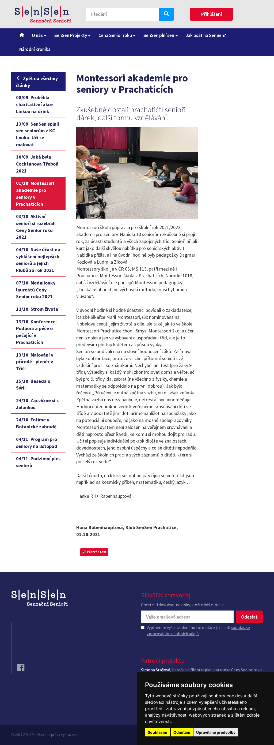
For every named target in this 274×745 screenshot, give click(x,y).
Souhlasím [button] (157, 732)
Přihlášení (211, 14)
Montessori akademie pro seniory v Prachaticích (35, 193)
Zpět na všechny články (37, 81)
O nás (38, 35)
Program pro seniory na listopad (36, 442)
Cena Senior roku (115, 35)
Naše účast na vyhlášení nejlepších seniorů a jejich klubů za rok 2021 (38, 259)
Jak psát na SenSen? (206, 35)
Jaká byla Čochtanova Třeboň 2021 (37, 164)
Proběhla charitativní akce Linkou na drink (34, 104)
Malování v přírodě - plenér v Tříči (34, 362)
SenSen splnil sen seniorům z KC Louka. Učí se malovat (37, 134)
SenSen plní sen (159, 35)
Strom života (37, 309)
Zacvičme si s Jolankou (37, 403)
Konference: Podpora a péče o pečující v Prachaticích (36, 332)
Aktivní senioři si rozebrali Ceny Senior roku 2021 (36, 226)
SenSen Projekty (71, 35)
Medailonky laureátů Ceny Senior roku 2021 (35, 290)
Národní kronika (35, 49)
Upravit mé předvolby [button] (215, 732)
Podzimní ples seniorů (38, 462)
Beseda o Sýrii (33, 384)
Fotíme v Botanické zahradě (36, 423)
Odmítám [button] (181, 732)
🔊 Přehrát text (94, 552)
